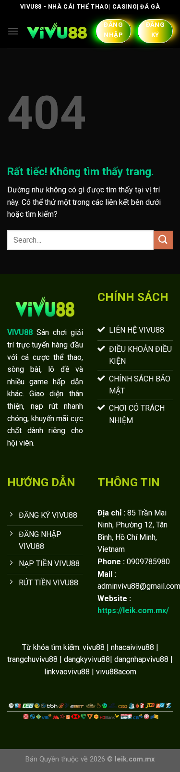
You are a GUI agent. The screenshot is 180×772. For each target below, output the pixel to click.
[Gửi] (163, 240)
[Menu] (13, 31)
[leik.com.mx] (57, 31)
